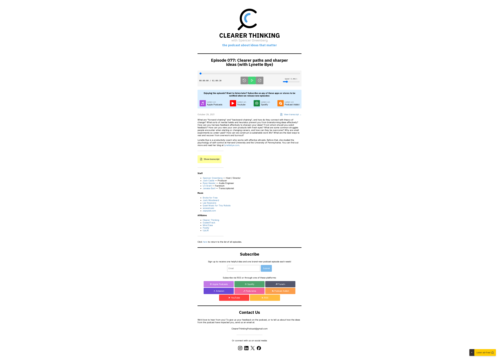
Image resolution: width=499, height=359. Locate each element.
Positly (206, 228)
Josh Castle (208, 180)
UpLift (206, 230)
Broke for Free (210, 197)
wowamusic (208, 208)
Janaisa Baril (209, 188)
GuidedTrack (209, 222)
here (205, 242)
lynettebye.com (231, 145)
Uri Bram (207, 185)
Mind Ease (208, 225)
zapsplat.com (209, 210)
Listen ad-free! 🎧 (485, 352)
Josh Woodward (211, 200)
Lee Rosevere (209, 203)
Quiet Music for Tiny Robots (217, 205)
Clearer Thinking (211, 220)
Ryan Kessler (209, 183)
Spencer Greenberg (212, 178)
